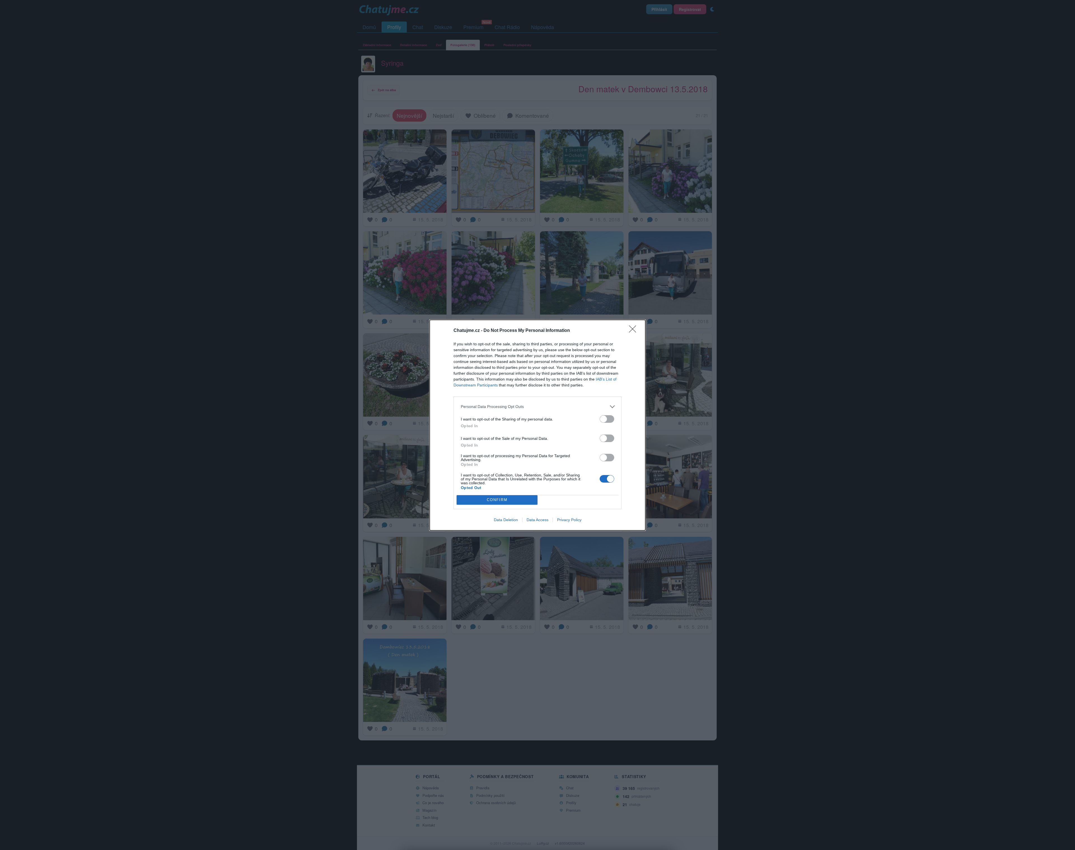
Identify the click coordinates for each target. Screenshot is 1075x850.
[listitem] (537, 407)
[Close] (634, 330)
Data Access (537, 520)
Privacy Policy (569, 520)
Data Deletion (506, 520)
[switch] (607, 419)
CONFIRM (497, 500)
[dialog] (537, 425)
